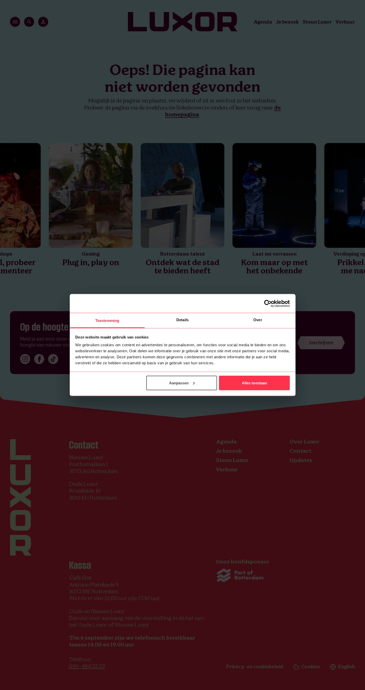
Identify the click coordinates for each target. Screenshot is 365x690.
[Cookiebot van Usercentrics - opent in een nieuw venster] (268, 303)
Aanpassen (179, 383)
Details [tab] (182, 320)
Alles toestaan (254, 383)
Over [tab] (257, 320)
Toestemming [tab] (107, 320)
